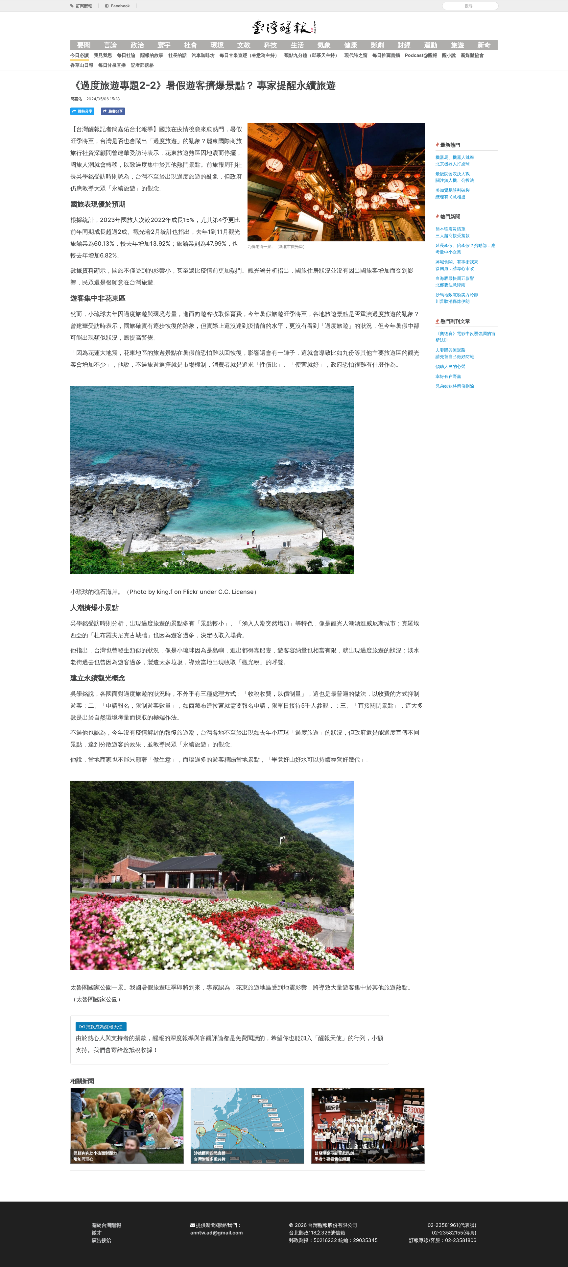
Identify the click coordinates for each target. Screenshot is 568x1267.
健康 (350, 45)
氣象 (324, 45)
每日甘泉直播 (112, 65)
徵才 (97, 1233)
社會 (190, 45)
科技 (270, 45)
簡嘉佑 (76, 98)
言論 (110, 45)
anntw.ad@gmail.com (216, 1233)
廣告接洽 (101, 1240)
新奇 (484, 45)
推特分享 (84, 111)
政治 (137, 45)
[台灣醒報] (284, 26)
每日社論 (126, 55)
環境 (217, 45)
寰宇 (164, 45)
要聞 (83, 45)
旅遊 (457, 45)
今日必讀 (79, 55)
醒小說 (449, 55)
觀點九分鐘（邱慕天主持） (312, 55)
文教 (243, 45)
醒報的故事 (151, 55)
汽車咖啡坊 (203, 55)
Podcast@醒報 (421, 55)
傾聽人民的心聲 (450, 366)
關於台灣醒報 (106, 1225)
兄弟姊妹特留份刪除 (455, 386)
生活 (297, 45)
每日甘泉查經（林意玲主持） (249, 55)
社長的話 (177, 55)
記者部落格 (142, 65)
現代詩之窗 (355, 55)
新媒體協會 (472, 55)
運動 (430, 45)
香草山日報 (81, 65)
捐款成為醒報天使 (103, 1026)
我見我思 (103, 55)
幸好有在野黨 (448, 376)
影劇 (377, 45)
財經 (404, 45)
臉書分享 (115, 111)
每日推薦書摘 (386, 55)
